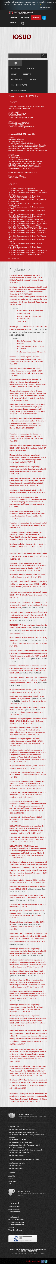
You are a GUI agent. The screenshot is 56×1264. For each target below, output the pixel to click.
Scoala (14, 74)
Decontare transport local (26, 189)
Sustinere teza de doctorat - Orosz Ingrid (31, 214)
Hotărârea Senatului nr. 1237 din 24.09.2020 (25, 735)
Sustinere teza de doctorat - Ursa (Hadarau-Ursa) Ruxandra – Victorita (24, 197)
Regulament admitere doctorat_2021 (23, 690)
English (13, 22)
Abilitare (32, 79)
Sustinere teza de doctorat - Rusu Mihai (31, 221)
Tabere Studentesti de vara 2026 (28, 225)
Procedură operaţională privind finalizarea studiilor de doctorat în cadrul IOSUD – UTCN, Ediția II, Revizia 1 (28, 584)
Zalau (10, 1184)
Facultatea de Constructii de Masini (20, 1142)
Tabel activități (22, 322)
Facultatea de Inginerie (16, 1163)
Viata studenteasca (15, 1230)
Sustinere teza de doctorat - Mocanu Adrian (32, 223)
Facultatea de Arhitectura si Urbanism (21, 1130)
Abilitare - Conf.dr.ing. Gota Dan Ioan (30, 220)
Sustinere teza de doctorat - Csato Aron (31, 252)
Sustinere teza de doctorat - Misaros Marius (32, 229)
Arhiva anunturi (13, 258)
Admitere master (14, 1209)
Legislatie (30, 68)
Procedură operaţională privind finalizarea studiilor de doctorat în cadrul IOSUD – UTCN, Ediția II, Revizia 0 (26, 741)
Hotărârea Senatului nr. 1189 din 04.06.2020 (25, 788)
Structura (15, 68)
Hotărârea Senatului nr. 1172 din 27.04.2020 (25, 833)
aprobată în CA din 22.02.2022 (34, 587)
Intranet (36, 17)
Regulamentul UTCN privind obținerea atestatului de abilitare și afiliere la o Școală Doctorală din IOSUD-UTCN (28, 1082)
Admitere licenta (14, 1207)
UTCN (12, 1249)
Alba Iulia (11, 1176)
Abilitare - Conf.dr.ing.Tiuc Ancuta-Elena (31, 190)
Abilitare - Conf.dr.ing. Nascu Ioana (29, 254)
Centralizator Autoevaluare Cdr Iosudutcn (31, 352)
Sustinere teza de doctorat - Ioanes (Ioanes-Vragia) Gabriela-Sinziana (25, 217)
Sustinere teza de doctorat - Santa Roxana (32, 251)
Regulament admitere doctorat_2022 (23, 575)
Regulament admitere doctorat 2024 (23, 544)
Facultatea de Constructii (17, 1140)
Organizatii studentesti (16, 1220)
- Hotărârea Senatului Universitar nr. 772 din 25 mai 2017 (28, 1020)
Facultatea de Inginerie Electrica (19, 1152)
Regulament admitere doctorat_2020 (23, 766)
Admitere (13, 17)
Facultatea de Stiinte (15, 1168)
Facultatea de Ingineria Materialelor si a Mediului (25, 1150)
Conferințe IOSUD (18, 90)
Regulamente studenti (16, 1222)
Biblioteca (11, 1227)
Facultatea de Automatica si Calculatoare (22, 1132)
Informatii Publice (23, 1249)
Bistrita (10, 1179)
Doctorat (27, 74)
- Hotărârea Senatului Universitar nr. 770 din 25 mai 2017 (28, 995)
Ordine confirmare (19, 85)
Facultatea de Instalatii (16, 1155)
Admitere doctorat (14, 1212)
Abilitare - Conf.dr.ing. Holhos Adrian (29, 227)
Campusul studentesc (16, 1225)
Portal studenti (13, 1217)
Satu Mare (12, 1181)
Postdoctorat (17, 79)
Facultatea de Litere (15, 1166)
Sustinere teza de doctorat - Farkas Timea (31, 231)
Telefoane (25, 17)
